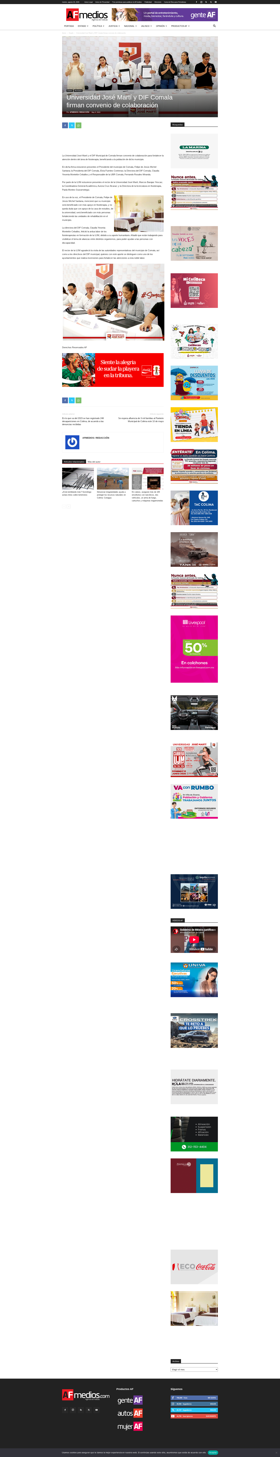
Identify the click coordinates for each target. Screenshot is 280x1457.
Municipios (78, 90)
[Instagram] (201, 2)
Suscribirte (211, 1416)
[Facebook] (196, 2)
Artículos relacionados (74, 462)
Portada (69, 26)
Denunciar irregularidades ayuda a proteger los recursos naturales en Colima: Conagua (111, 495)
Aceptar (213, 1452)
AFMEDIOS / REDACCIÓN (79, 112)
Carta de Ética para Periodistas (175, 2)
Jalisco (145, 26)
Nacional (129, 26)
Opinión (160, 26)
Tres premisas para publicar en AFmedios (127, 2)
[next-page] (68, 506)
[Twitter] (211, 2)
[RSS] (206, 2)
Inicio (64, 33)
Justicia (113, 26)
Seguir (213, 1404)
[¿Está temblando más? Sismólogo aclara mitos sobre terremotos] (78, 479)
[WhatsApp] (78, 125)
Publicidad (148, 2)
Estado (82, 26)
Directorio (157, 2)
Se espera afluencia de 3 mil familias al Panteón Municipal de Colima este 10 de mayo (141, 419)
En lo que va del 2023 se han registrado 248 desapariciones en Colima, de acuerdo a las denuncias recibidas (83, 421)
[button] (214, 26)
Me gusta (212, 1398)
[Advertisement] (194, 847)
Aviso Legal (88, 2)
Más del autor (94, 462)
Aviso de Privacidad (102, 2)
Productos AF (179, 26)
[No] (276, 1452)
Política (97, 26)
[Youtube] (216, 2)
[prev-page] (64, 506)
